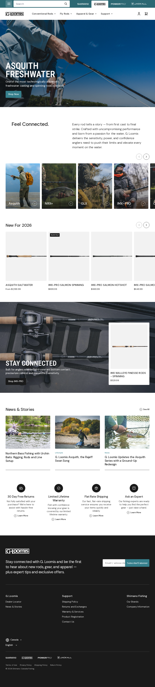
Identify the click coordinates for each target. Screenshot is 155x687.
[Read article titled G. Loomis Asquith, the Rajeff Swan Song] (77, 443)
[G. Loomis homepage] (99, 4)
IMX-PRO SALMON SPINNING (66, 285)
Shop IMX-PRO (15, 381)
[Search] (66, 4)
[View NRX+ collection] (59, 186)
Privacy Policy (26, 665)
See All (146, 409)
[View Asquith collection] (23, 186)
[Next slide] (146, 157)
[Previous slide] (139, 157)
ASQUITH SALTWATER (19, 285)
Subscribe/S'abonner (137, 563)
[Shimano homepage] (83, 4)
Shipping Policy (41, 665)
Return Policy (56, 665)
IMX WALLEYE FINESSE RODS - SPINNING (128, 374)
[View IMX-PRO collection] (131, 186)
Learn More (23, 515)
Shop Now (13, 94)
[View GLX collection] (95, 186)
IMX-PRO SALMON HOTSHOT (109, 285)
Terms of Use (11, 665)
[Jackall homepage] (139, 4)
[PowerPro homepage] (118, 4)
